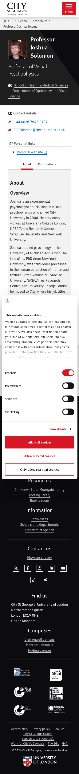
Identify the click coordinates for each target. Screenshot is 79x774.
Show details (57, 429)
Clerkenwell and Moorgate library (39, 489)
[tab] (27, 165)
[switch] (68, 385)
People (23, 21)
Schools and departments (39, 524)
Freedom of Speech (39, 529)
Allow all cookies (39, 442)
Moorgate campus (39, 644)
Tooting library (39, 495)
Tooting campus (40, 650)
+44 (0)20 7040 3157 (31, 121)
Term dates (39, 518)
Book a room (39, 500)
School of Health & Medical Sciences (41, 85)
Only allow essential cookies (39, 469)
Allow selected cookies (39, 456)
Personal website (30, 152)
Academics (40, 21)
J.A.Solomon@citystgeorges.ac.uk (39, 129)
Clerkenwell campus (39, 639)
